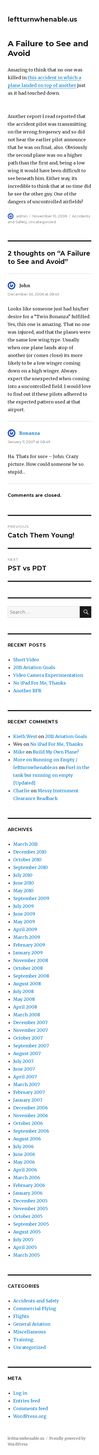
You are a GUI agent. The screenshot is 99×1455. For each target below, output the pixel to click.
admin (22, 216)
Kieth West (25, 736)
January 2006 (28, 1193)
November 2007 (30, 1030)
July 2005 (23, 1239)
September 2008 (31, 976)
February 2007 (29, 1092)
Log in (20, 1393)
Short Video (26, 659)
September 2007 (31, 1045)
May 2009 (24, 921)
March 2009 (26, 937)
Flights (21, 1316)
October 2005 (28, 1216)
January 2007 (27, 1100)
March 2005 (26, 1255)
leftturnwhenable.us (42, 19)
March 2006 (26, 1177)
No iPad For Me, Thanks (39, 683)
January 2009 (28, 952)
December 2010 (29, 852)
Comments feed (30, 1408)
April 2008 (25, 1007)
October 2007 (28, 1038)
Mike (19, 752)
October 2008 (28, 968)
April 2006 (25, 1170)
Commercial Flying (34, 1308)
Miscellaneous (29, 1332)
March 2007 (26, 1084)
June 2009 (24, 914)
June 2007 (24, 1069)
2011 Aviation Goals (34, 667)
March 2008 (26, 1014)
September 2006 (31, 1131)
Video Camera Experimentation (48, 675)
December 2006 (30, 1107)
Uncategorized (42, 222)
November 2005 (30, 1208)
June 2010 (23, 883)
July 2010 (22, 875)
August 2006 (27, 1139)
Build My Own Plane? (56, 752)
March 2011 (25, 844)
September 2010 (30, 867)
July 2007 (23, 1061)
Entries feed (26, 1400)
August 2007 (27, 1053)
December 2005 (30, 1201)
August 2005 (27, 1232)
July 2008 (23, 991)
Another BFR (27, 690)
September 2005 (31, 1224)
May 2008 (24, 999)
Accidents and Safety (36, 1301)
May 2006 (24, 1162)
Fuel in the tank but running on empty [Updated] (51, 775)
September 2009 (31, 898)
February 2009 (29, 945)
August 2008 (27, 983)
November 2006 (30, 1115)
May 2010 (23, 890)
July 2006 (23, 1146)
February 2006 (29, 1185)
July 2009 (23, 906)
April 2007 (25, 1076)
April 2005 (25, 1247)
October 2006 (28, 1123)
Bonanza (29, 433)
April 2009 (25, 929)
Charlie (21, 790)
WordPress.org (29, 1416)
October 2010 (27, 859)
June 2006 (24, 1154)
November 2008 (30, 960)
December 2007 (30, 1022)
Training (23, 1339)
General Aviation (31, 1324)
